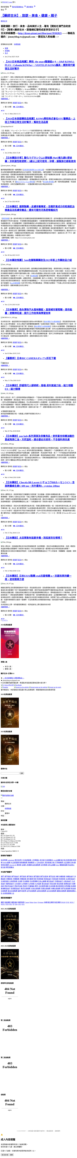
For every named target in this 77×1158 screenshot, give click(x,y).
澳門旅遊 (7, 876)
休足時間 (4, 860)
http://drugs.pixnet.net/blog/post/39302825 (40, 33)
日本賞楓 (52, 886)
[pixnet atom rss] (38, 687)
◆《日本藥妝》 (18, 107)
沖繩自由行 (70, 876)
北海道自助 (5, 881)
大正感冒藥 (15, 862)
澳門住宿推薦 (66, 888)
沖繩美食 (9, 879)
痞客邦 (15, 103)
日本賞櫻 (41, 886)
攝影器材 (14, 902)
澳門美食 (29, 876)
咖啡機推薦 (23, 862)
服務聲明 (57, 1131)
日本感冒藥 (27, 860)
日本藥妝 (26, 881)
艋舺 (19, 891)
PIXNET (23, 1131)
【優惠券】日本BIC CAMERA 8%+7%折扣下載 (30, 358)
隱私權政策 (50, 1131)
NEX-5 (3, 904)
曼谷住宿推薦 (12, 891)
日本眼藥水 (49, 860)
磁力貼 (63, 860)
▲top (2, 110)
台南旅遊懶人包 (8, 893)
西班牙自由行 (9, 886)
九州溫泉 (38, 884)
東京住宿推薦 (25, 888)
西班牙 (25, 886)
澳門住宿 (52, 876)
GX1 (19, 904)
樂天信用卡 (19, 860)
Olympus (40, 902)
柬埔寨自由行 (5, 888)
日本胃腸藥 (34, 881)
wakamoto (11, 860)
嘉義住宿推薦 (61, 891)
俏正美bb (71, 865)
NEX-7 (72, 902)
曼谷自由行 (46, 884)
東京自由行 (51, 881)
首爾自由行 (68, 884)
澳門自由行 (15, 876)
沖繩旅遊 (62, 876)
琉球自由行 (48, 879)
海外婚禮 (29, 879)
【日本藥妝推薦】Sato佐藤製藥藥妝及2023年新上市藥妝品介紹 (38, 260)
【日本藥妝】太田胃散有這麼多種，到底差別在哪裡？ (34, 537)
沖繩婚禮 (16, 879)
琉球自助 (55, 879)
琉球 (34, 879)
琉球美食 (62, 879)
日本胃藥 (44, 865)
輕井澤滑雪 (60, 886)
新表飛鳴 (69, 860)
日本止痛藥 (51, 865)
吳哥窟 (73, 886)
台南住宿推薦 (41, 891)
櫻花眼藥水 (10, 867)
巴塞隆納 (31, 886)
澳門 (2, 876)
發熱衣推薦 (5, 865)
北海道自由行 (70, 879)
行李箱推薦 (59, 862)
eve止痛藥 (57, 860)
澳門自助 (23, 876)
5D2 (10, 904)
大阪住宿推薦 (36, 888)
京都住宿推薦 (46, 888)
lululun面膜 (6, 862)
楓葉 (47, 886)
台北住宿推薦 (51, 891)
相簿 (6, 48)
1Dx (16, 904)
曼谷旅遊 (60, 884)
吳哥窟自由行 (15, 888)
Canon (27, 902)
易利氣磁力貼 (50, 862)
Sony (35, 902)
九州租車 (24, 884)
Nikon (31, 902)
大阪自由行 (67, 881)
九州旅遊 (31, 884)
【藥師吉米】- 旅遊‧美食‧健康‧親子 (29, 15)
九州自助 (17, 884)
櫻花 (36, 886)
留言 (19, 103)
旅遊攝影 (7, 902)
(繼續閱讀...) (5, 99)
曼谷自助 (53, 884)
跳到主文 (4, 21)
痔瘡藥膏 (31, 862)
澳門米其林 (44, 876)
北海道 (20, 881)
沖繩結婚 (23, 879)
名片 (6, 53)
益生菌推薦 (36, 865)
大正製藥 (66, 862)
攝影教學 (21, 902)
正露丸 (24, 865)
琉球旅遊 (40, 879)
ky (35, 862)
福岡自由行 (10, 884)
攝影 (2, 902)
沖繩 (57, 876)
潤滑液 (19, 865)
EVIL (67, 902)
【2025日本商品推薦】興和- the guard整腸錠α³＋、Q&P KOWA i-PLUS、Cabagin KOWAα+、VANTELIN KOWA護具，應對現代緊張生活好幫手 (40, 65)
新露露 (29, 865)
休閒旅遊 (17, 44)
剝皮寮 (23, 891)
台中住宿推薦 (31, 891)
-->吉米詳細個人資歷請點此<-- (13, 678)
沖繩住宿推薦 (56, 888)
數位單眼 (50, 902)
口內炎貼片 (40, 862)
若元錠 (42, 860)
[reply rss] (54, 687)
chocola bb (12, 865)
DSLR (63, 902)
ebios (57, 865)
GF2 (23, 904)
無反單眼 (57, 902)
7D (13, 904)
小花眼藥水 (35, 860)
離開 (11, 1155)
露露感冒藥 (64, 865)
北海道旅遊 (13, 881)
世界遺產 (67, 886)
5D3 (7, 904)
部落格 (7, 51)
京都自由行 (59, 881)
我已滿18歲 (5, 1155)
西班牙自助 (18, 886)
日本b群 (73, 862)
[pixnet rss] (21, 687)
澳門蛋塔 (36, 876)
